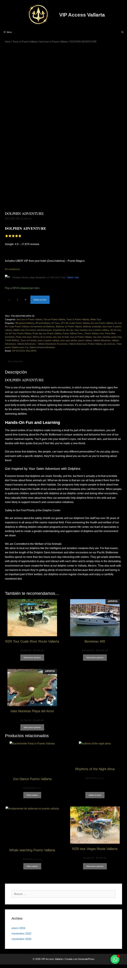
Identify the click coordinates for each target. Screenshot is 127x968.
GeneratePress (86, 959)
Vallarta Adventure (101, 340)
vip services (109, 344)
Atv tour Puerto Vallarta (102, 323)
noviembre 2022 (21, 933)
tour (54, 337)
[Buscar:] (63, 894)
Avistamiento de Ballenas (42, 326)
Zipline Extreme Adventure (42, 347)
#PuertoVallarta (43, 323)
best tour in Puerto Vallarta (53, 41)
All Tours (55, 323)
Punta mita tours (24, 337)
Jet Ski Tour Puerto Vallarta (18, 333)
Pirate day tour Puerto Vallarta (47, 333)
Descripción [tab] (15, 361)
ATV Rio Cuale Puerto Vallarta (75, 323)
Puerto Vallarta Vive (94, 333)
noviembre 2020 (21, 939)
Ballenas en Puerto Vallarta (69, 326)
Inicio (8, 41)
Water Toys (95, 319)
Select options (32, 795)
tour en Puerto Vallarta (81, 337)
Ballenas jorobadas (92, 326)
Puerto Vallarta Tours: (73, 333)
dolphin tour (18, 330)
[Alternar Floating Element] (115, 959)
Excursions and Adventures (38, 330)
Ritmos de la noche (42, 337)
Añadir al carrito (40, 300)
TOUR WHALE (12, 340)
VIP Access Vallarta (82, 15)
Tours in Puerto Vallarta (25, 41)
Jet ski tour (115, 330)
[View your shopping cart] (114, 32)
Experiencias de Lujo (63, 330)
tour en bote (63, 337)
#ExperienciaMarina (24, 323)
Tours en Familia (28, 340)
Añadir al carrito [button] (95, 795)
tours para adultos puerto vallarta (76, 340)
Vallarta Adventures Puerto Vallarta (85, 344)
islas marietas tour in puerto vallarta (91, 330)
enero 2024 (18, 928)
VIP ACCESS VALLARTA (24, 351)
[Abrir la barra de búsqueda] (122, 32)
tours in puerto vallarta (48, 340)
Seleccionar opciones (32, 658)
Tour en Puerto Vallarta (54, 319)
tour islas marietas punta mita (107, 337)
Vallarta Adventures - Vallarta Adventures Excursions (42, 344)
